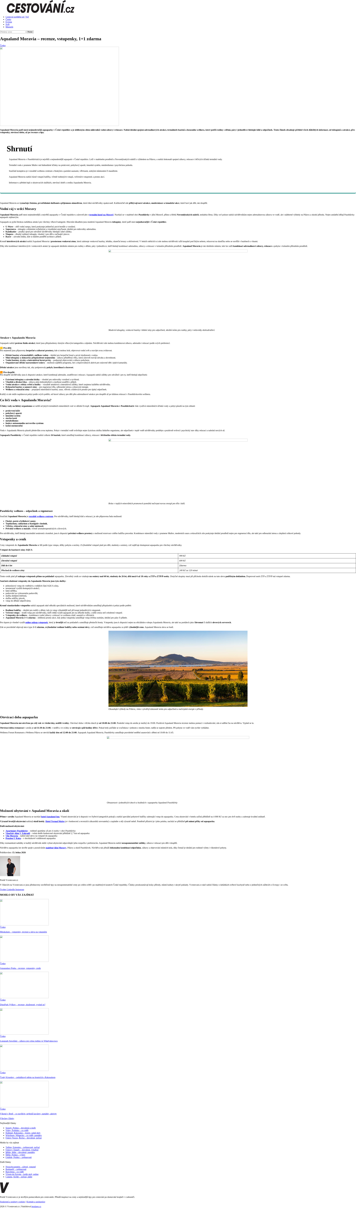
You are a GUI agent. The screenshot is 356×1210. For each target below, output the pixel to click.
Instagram (19, 889)
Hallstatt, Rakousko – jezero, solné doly (23, 1133)
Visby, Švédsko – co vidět (17, 1130)
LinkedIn (10, 889)
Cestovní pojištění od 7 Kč (17, 17)
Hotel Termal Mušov (55, 821)
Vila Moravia (12, 836)
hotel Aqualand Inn (50, 816)
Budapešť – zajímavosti (16, 1169)
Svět (7, 24)
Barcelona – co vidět (15, 1172)
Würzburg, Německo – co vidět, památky (24, 1135)
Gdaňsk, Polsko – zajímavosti (19, 1157)
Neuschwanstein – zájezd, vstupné (21, 1167)
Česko (8, 19)
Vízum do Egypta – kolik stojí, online (22, 1174)
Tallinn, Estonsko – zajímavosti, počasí (23, 1147)
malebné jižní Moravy (56, 848)
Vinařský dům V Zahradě (18, 833)
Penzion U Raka (13, 838)
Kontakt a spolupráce (36, 1202)
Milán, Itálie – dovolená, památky (20, 1152)
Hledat (30, 32)
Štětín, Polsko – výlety (15, 1155)
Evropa (9, 22)
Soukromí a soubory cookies (12, 1202)
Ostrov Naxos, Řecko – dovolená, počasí (24, 1138)
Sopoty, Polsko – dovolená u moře (21, 1128)
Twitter (3, 889)
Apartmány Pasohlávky (17, 831)
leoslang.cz (36, 1206)
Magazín (9, 27)
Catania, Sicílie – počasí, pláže (19, 1177)
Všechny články (7, 1118)
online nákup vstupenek (36, 622)
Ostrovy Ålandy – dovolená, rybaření (22, 1150)
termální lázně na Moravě (101, 215)
